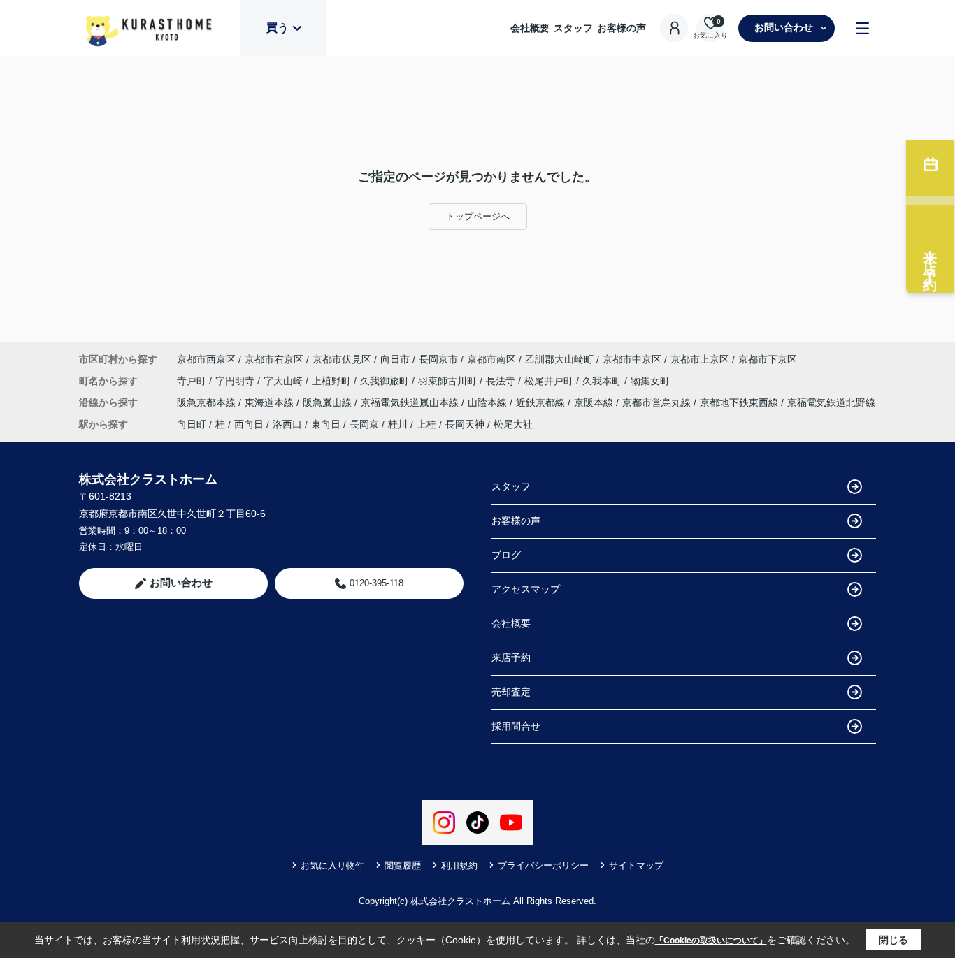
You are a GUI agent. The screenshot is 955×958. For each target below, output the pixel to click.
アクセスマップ (525, 589)
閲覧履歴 (403, 865)
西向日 (249, 424)
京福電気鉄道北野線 (831, 402)
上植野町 (333, 380)
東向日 (325, 424)
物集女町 (650, 380)
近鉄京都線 (542, 402)
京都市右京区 (274, 359)
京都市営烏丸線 (658, 402)
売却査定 (511, 691)
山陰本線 (489, 402)
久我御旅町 (386, 380)
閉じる (893, 939)
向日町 (191, 424)
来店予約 (511, 657)
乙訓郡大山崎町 (559, 359)
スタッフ (573, 28)
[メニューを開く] (862, 28)
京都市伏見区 (342, 359)
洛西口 (287, 424)
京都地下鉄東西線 (740, 402)
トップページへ (478, 216)
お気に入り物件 (332, 865)
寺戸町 (193, 380)
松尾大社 (513, 424)
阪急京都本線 (207, 402)
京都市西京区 (206, 359)
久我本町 (603, 380)
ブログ (506, 554)
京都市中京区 (632, 359)
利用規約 (459, 865)
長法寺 (502, 380)
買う (277, 28)
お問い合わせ (783, 27)
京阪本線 (595, 402)
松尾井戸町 (550, 380)
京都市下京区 (767, 359)
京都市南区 (491, 359)
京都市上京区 (699, 359)
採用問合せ (515, 726)
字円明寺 (236, 380)
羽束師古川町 (449, 380)
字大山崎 (285, 380)
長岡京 (364, 424)
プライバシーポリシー (543, 865)
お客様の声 (621, 28)
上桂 (426, 424)
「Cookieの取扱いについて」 (711, 940)
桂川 (398, 424)
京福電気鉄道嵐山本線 (411, 402)
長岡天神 (464, 424)
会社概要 (530, 28)
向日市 (395, 359)
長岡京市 (438, 359)
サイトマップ (636, 865)
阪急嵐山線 (328, 402)
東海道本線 (270, 402)
